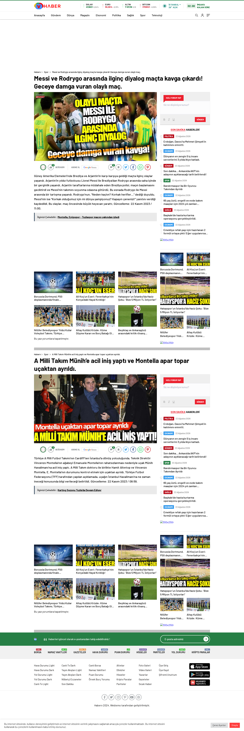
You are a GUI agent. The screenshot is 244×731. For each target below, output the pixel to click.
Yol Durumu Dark (43, 679)
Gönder (200, 119)
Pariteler (159, 651)
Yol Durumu (178, 651)
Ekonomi (101, 15)
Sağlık (130, 15)
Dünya (70, 15)
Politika (116, 15)
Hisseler (141, 651)
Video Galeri (145, 670)
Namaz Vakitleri (57, 651)
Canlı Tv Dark (69, 665)
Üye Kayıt (164, 670)
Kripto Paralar (201, 651)
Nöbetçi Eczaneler (71, 679)
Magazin (85, 15)
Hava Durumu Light (44, 665)
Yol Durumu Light (43, 674)
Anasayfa (39, 15)
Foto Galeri (144, 665)
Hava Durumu (100, 651)
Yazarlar (143, 674)
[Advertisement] (122, 44)
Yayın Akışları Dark (71, 674)
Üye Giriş (163, 665)
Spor (143, 15)
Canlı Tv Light (41, 683)
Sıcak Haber (145, 683)
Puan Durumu (122, 651)
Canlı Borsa (95, 665)
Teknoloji (157, 15)
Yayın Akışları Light (72, 670)
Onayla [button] (235, 725)
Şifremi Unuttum (168, 674)
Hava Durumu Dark (44, 670)
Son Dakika (68, 683)
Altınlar (120, 665)
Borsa (37, 651)
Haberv (37, 72)
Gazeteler (80, 651)
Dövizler (121, 670)
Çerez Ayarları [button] (219, 725)
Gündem (56, 15)
